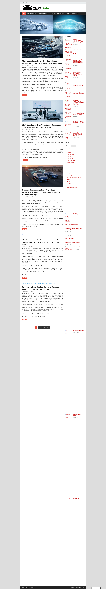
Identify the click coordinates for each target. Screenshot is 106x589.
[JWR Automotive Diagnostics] (68, 330)
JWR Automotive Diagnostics (78, 330)
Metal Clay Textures (76, 498)
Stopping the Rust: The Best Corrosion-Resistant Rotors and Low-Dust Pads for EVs (78, 84)
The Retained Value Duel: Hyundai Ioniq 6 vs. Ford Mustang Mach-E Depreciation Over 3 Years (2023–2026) (41, 242)
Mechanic (68, 179)
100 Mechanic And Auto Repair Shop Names (73, 233)
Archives (73, 145)
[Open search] (83, 13)
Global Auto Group (70, 175)
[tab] (68, 146)
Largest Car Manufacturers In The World (74, 177)
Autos (67, 13)
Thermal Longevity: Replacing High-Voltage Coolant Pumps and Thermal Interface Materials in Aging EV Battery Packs (78, 102)
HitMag (82, 587)
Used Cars (23, 123)
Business (68, 164)
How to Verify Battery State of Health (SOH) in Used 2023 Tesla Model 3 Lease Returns (78, 113)
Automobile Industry (70, 154)
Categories (68, 145)
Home (24, 13)
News (68, 185)
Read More (24, 94)
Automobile (69, 152)
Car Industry (69, 166)
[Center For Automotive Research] (68, 414)
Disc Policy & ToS (68, 200)
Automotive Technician (71, 160)
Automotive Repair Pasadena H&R (71, 224)
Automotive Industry (43, 13)
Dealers (68, 171)
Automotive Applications (69, 238)
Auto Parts (24, 59)
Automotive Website (70, 162)
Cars (67, 169)
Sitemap (66, 202)
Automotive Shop (70, 158)
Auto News (69, 148)
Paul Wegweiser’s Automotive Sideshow (72, 242)
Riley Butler (32, 65)
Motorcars (68, 181)
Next (48, 327)
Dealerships (69, 173)
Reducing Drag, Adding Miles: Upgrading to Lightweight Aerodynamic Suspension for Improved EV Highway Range (41, 192)
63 (44, 327)
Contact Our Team (68, 198)
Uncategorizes (69, 189)
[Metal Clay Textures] (68, 498)
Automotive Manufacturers (57, 13)
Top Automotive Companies (72, 187)
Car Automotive (75, 13)
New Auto (69, 183)
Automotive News (70, 156)
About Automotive (31, 13)
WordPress (78, 587)
